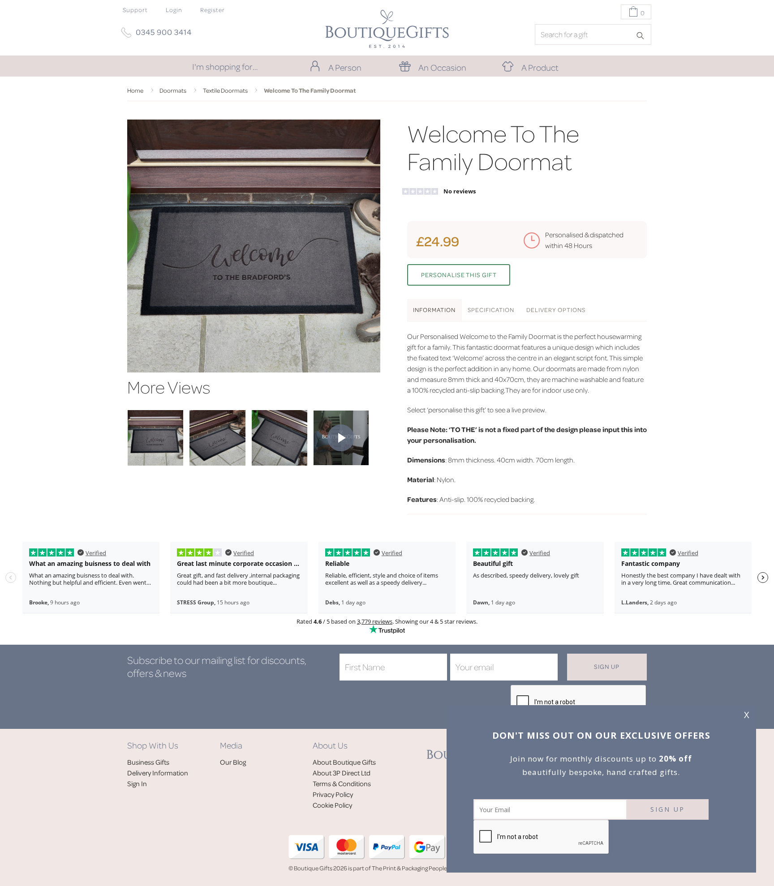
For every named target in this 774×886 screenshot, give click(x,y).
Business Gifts (148, 762)
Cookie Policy (332, 804)
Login (174, 9)
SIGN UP (667, 809)
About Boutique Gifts (344, 762)
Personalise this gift (459, 274)
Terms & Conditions (342, 783)
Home (135, 90)
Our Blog (233, 762)
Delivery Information (157, 772)
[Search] (643, 35)
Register (212, 9)
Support (135, 9)
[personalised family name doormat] (155, 463)
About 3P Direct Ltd (341, 772)
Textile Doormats (225, 90)
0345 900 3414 (164, 32)
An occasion (442, 67)
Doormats (172, 90)
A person (344, 67)
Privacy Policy (333, 794)
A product (540, 67)
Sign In (137, 783)
